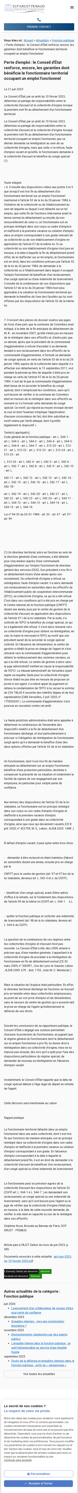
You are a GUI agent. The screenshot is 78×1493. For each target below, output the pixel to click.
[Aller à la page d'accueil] (24, 9)
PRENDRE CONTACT (39, 26)
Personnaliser (40, 1474)
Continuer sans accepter (18, 1460)
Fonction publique (63, 40)
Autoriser (45, 1271)
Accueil (28, 40)
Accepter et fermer (40, 1483)
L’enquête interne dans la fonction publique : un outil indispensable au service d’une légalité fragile (41, 1348)
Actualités (42, 40)
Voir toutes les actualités (39, 1374)
